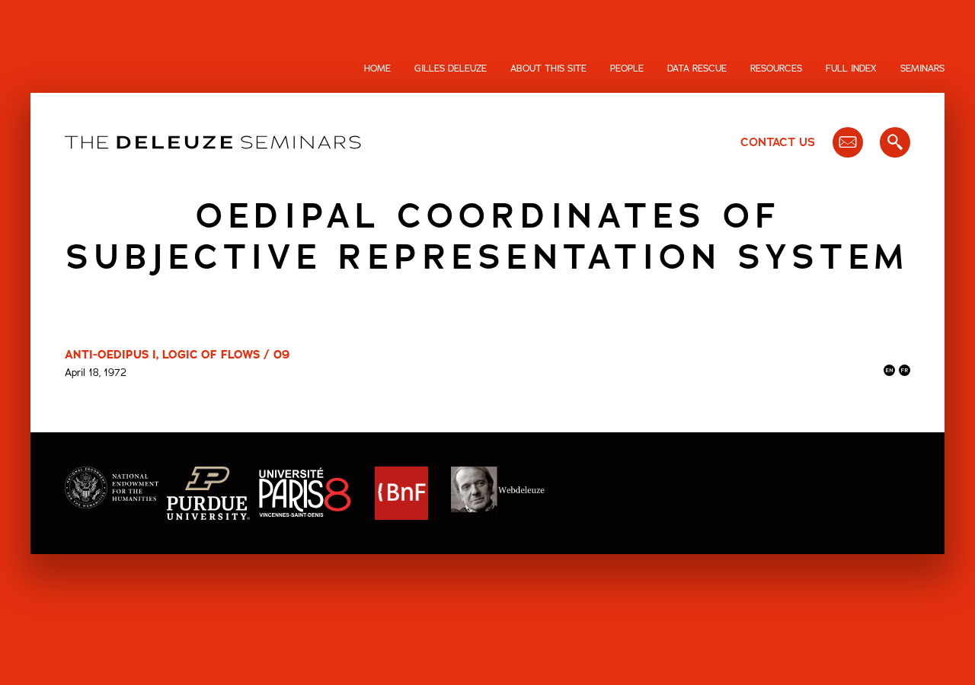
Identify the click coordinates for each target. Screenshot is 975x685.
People (627, 68)
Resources (776, 68)
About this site (548, 68)
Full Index (851, 68)
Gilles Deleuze (450, 68)
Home (377, 68)
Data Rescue (697, 68)
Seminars (922, 68)
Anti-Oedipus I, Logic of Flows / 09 (177, 354)
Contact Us (777, 142)
